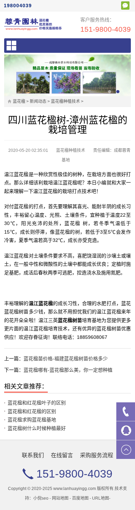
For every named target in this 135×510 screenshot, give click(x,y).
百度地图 (80, 498)
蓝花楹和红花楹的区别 (32, 411)
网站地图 (60, 498)
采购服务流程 (96, 455)
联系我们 (33, 455)
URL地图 (100, 498)
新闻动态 (38, 101)
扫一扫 (125, 5)
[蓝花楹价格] (33, 24)
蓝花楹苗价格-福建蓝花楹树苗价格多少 (66, 358)
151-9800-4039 (105, 29)
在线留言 (62, 455)
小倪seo (40, 498)
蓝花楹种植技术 (65, 101)
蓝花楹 (19, 101)
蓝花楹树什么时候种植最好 (37, 428)
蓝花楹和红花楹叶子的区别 (37, 402)
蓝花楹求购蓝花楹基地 (32, 419)
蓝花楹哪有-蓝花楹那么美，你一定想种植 (68, 370)
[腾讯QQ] (125, 430)
